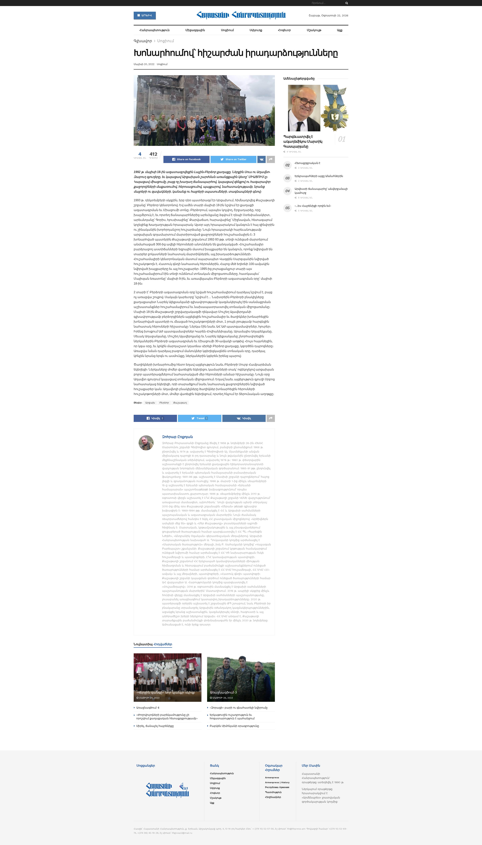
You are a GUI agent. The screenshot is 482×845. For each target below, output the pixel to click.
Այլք (339, 30)
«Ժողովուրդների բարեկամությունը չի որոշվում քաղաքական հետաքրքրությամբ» (167, 716)
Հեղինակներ (273, 797)
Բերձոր (164, 402)
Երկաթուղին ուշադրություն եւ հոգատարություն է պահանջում (232, 716)
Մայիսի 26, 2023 (222, 698)
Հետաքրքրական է (307, 163)
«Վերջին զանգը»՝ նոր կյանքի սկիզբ (166, 692)
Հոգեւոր (284, 30)
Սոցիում (227, 30)
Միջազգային (195, 30)
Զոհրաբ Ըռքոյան (177, 437)
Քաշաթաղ (180, 402)
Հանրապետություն (155, 30)
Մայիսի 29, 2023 (148, 698)
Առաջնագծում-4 (147, 707)
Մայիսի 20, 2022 (144, 64)
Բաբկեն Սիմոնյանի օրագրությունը (234, 726)
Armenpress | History (277, 782)
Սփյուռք (256, 30)
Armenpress (272, 777)
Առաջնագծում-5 (223, 692)
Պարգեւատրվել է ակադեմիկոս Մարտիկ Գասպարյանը (302, 141)
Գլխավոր (143, 41)
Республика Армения (277, 787)
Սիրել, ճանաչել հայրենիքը (155, 726)
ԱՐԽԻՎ (146, 15)
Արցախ (150, 402)
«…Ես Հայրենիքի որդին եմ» (313, 205)
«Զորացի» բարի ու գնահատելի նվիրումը (239, 707)
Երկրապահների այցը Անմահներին (319, 176)
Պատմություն (273, 792)
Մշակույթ (314, 30)
